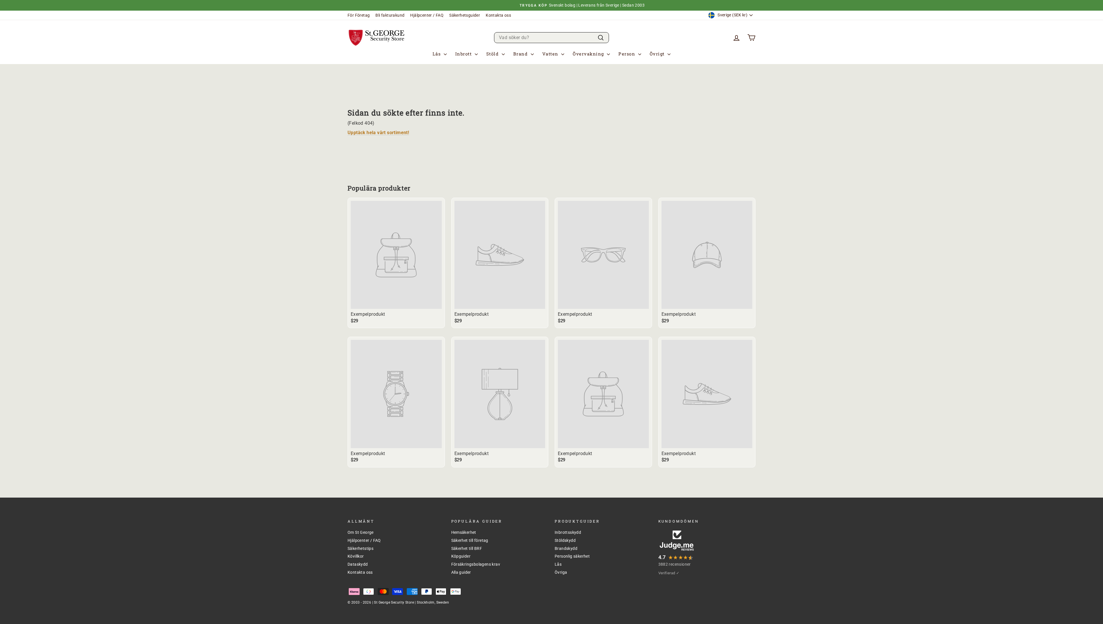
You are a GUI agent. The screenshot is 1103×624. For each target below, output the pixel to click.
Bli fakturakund (389, 15)
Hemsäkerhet (463, 532)
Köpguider (461, 556)
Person (627, 54)
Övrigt (658, 54)
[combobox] (551, 37)
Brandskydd (566, 548)
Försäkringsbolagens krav (475, 564)
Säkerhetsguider (464, 15)
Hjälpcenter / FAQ (426, 15)
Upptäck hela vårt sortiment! (378, 132)
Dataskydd (358, 564)
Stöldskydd (565, 540)
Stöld (493, 54)
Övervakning (589, 54)
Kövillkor (356, 556)
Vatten (551, 54)
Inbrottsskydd (568, 532)
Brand (521, 54)
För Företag (359, 15)
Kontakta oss (498, 15)
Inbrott (464, 54)
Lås (437, 54)
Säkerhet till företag (469, 540)
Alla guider (461, 572)
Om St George (361, 532)
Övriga (561, 572)
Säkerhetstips (360, 548)
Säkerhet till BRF (466, 548)
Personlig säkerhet (572, 556)
